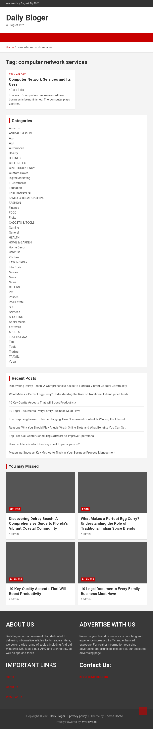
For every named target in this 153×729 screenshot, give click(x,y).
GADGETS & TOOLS (22, 222)
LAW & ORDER (18, 262)
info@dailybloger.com (93, 677)
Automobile (16, 148)
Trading (14, 351)
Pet (11, 292)
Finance (14, 208)
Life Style (15, 267)
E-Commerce (17, 183)
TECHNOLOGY (17, 74)
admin (15, 533)
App (11, 138)
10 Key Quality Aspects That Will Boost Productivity (42, 402)
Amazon (14, 128)
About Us (12, 687)
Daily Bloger (27, 17)
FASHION (15, 203)
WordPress (89, 722)
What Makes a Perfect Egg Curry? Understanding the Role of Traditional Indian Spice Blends (68, 394)
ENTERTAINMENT (20, 193)
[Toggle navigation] (11, 37)
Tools (12, 347)
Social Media (17, 322)
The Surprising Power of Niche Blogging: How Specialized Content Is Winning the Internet (67, 419)
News (12, 282)
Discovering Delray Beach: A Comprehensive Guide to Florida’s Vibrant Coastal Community (68, 386)
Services (14, 312)
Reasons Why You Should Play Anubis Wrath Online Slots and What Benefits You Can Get (67, 427)
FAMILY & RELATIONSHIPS (26, 198)
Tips (12, 342)
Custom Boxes (18, 173)
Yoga (12, 361)
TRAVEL (14, 356)
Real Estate (16, 302)
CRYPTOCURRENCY (22, 168)
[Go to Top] (143, 711)
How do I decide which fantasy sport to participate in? (44, 444)
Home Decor (17, 247)
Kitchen (14, 257)
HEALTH (14, 237)
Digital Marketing (19, 178)
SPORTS (14, 332)
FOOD (12, 212)
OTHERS (14, 287)
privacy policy (78, 716)
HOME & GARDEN (20, 242)
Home (10, 677)
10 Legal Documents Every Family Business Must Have (44, 411)
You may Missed (24, 466)
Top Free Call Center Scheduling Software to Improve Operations (51, 436)
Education (15, 188)
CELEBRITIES (17, 163)
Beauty (13, 153)
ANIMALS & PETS (20, 133)
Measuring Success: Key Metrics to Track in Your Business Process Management (62, 452)
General (14, 232)
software (15, 327)
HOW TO (14, 252)
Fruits (12, 217)
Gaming (14, 227)
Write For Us (14, 697)
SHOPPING (16, 317)
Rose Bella (17, 89)
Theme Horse (114, 716)
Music (13, 277)
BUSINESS (15, 158)
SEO (11, 307)
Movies (13, 272)
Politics (14, 297)
